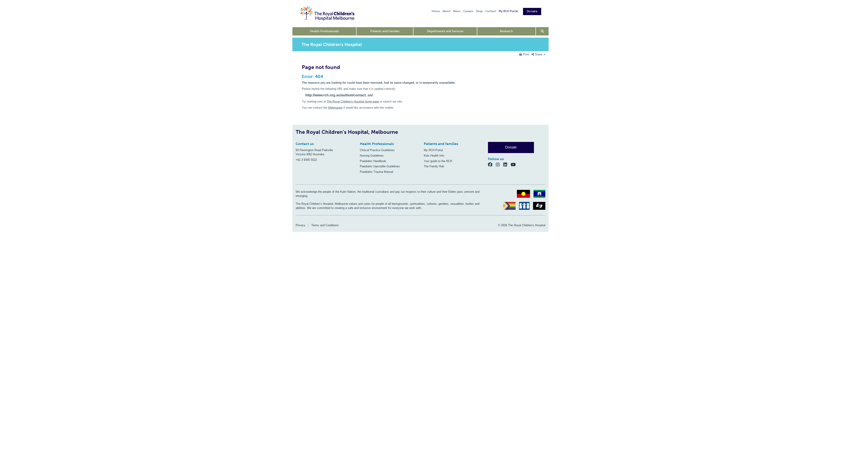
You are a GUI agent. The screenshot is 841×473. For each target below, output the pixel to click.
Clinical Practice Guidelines (377, 150)
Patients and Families (384, 31)
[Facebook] (492, 164)
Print (526, 54)
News (457, 11)
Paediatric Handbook (373, 161)
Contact (490, 11)
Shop (479, 11)
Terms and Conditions (325, 225)
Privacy (300, 225)
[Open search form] (542, 31)
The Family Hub (434, 166)
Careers (468, 11)
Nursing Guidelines (372, 155)
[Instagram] (499, 164)
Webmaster (335, 107)
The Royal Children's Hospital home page (353, 101)
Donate (532, 11)
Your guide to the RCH (438, 161)
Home (436, 11)
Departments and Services (445, 31)
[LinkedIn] (507, 164)
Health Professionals (324, 31)
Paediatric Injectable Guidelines (380, 166)
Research (506, 31)
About (446, 11)
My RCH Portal (508, 11)
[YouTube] (514, 164)
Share (538, 54)
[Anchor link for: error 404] (299, 76)
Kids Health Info (434, 155)
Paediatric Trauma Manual (376, 171)
